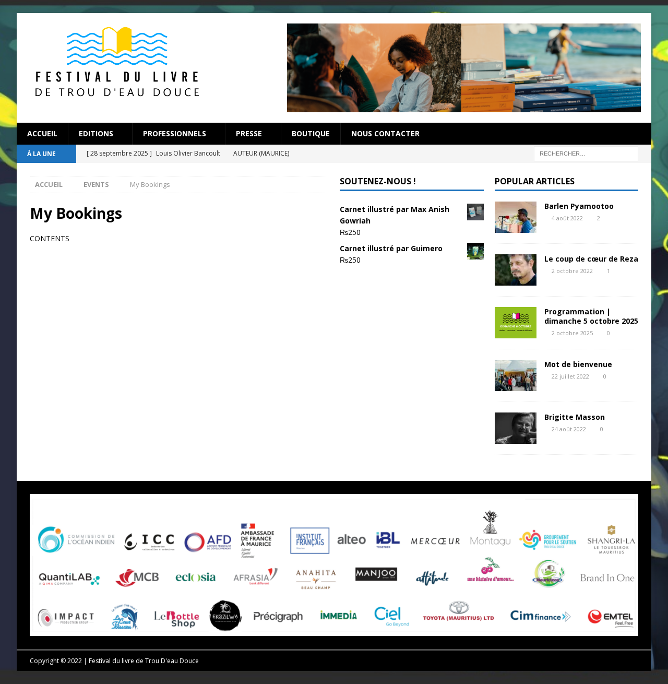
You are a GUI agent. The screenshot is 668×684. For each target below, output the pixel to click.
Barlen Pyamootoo (579, 206)
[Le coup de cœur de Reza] (515, 270)
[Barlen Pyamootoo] (515, 217)
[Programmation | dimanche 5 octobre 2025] (515, 322)
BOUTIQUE (311, 133)
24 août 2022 (569, 429)
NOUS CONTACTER (385, 133)
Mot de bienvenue (578, 364)
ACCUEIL (42, 133)
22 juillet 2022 (570, 376)
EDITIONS (96, 133)
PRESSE (249, 133)
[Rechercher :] (586, 153)
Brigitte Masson (574, 417)
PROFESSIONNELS (174, 133)
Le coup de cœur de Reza (591, 259)
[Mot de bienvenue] (515, 375)
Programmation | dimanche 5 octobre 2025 (591, 316)
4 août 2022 (567, 218)
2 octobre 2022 (572, 271)
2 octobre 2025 (572, 333)
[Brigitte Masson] (515, 428)
